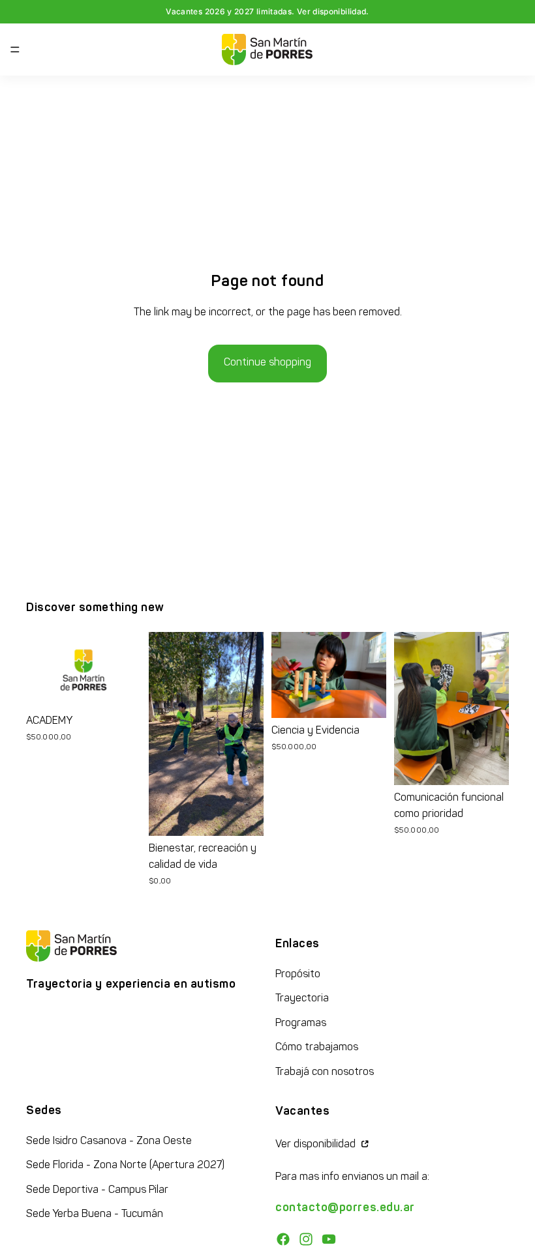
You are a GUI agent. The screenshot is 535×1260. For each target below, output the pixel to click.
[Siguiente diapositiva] (126, 670)
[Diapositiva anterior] (40, 670)
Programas (300, 1023)
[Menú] (15, 49)
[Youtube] (329, 1239)
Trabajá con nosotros (324, 1072)
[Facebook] (283, 1239)
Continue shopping (267, 363)
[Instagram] (306, 1239)
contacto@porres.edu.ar (345, 1208)
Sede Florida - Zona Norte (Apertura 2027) (125, 1165)
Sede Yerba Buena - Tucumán (94, 1214)
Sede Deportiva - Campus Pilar (97, 1190)
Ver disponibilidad (316, 1144)
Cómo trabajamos (316, 1047)
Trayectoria (302, 999)
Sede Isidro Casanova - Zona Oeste (109, 1141)
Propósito (297, 974)
